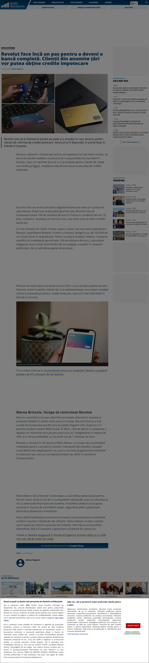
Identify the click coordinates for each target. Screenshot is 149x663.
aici (22, 645)
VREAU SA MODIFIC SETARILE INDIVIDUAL (132, 633)
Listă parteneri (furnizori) (77, 634)
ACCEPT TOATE (133, 625)
